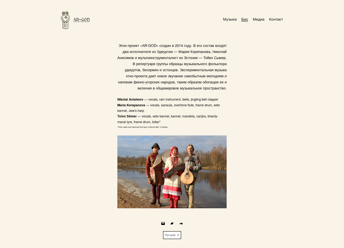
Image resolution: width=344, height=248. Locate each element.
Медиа (258, 19)
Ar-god (81, 19)
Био (244, 19)
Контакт (276, 19)
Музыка (230, 19)
